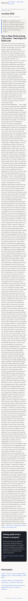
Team (16, 598)
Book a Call (11, 3)
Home (2, 9)
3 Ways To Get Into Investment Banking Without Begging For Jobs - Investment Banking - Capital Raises (13, 575)
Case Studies (20, 2)
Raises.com (4, 3)
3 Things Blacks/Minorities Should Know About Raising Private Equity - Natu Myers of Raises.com (13, 587)
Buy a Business (11, 2)
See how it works (8, 556)
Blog (6, 9)
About (13, 598)
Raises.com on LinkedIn (12, 525)
